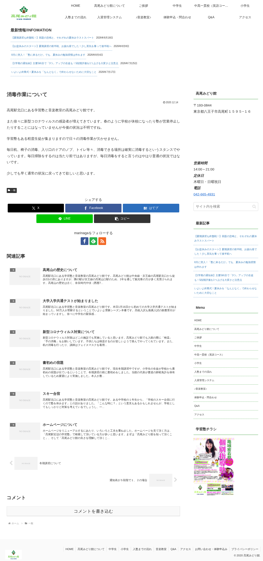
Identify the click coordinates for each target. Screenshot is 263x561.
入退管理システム (204, 380)
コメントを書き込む (93, 511)
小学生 (198, 363)
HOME (198, 320)
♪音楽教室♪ (200, 388)
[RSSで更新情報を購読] (102, 241)
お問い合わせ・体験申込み (211, 549)
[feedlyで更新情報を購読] (93, 241)
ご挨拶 (198, 337)
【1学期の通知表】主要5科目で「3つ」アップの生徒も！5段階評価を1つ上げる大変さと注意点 (64, 63)
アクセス (199, 414)
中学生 (198, 346)
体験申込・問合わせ (205, 397)
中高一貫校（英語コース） (209, 354)
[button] (122, 218)
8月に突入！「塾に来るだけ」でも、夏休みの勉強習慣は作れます (48, 54)
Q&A (197, 405)
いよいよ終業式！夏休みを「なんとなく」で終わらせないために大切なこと (53, 71)
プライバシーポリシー (244, 549)
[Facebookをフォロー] (84, 241)
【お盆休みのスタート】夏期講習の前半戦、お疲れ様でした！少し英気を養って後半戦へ (61, 46)
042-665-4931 (204, 194)
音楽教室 (161, 549)
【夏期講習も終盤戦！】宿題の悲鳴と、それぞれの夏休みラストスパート (52, 37)
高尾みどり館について (206, 329)
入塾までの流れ (203, 371)
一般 (13, 190)
